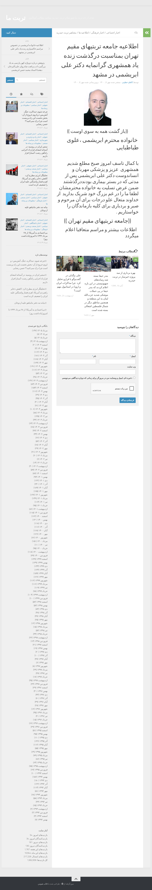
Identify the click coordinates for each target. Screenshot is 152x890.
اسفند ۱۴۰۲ (42, 430)
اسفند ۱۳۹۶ (42, 687)
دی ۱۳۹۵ (43, 737)
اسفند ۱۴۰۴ (42, 344)
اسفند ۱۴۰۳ (42, 387)
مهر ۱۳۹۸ (43, 619)
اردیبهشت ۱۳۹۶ (40, 723)
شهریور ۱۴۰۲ (41, 452)
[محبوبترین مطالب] (21, 94)
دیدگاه (132, 336)
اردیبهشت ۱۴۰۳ (40, 423)
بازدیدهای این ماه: (39, 853)
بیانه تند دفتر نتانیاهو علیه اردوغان (29, 303)
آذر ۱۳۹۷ (44, 655)
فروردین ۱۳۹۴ (41, 812)
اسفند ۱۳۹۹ (42, 559)
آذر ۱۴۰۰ (44, 527)
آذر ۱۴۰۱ (44, 484)
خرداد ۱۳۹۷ (42, 676)
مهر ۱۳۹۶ (43, 705)
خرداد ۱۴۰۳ (42, 419)
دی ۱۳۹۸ (43, 609)
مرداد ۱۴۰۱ (42, 498)
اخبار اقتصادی (31, 102)
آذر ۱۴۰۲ (44, 441)
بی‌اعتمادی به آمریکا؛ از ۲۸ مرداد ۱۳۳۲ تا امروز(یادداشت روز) (34, 235)
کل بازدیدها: (42, 860)
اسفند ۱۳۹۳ (42, 816)
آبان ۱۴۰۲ (43, 444)
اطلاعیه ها (84, 32)
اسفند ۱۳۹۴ (42, 773)
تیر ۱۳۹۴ (44, 801)
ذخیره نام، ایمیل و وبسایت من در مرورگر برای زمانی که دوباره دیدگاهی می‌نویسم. (97, 378)
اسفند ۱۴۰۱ (42, 473)
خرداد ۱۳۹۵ (42, 762)
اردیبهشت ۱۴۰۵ (40, 341)
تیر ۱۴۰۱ (44, 502)
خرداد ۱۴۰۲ (42, 462)
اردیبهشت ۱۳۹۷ (40, 680)
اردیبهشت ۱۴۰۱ (40, 509)
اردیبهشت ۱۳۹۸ (40, 637)
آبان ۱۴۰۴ (43, 359)
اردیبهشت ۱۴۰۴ (40, 380)
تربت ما (16, 18)
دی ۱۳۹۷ (43, 652)
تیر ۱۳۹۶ (44, 716)
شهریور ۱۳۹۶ (41, 709)
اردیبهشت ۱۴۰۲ (40, 466)
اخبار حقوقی (31, 166)
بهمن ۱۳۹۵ (43, 734)
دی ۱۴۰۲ (43, 437)
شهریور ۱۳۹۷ (41, 666)
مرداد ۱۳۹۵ (42, 755)
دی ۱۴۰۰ (43, 523)
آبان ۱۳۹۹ (43, 573)
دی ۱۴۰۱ (43, 480)
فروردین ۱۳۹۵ (41, 769)
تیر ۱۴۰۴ (44, 373)
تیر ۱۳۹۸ (44, 630)
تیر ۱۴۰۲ (44, 459)
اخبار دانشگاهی (35, 223)
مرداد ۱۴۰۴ (42, 369)
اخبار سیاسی (36, 105)
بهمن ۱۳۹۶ (43, 691)
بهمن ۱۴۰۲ (43, 434)
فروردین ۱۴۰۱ (41, 512)
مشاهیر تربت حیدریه (66, 32)
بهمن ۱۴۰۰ (43, 519)
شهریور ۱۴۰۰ (41, 537)
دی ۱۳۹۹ (43, 566)
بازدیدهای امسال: (39, 856)
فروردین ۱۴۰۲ (41, 469)
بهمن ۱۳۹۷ (43, 648)
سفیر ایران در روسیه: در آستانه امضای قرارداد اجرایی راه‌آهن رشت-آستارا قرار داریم (29, 279)
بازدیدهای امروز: (40, 835)
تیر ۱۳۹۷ (44, 673)
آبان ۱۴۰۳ (43, 402)
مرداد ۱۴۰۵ (42, 330)
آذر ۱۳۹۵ (44, 741)
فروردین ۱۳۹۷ (41, 684)
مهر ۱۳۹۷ (43, 662)
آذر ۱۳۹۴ (44, 784)
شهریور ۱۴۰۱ (41, 494)
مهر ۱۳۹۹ (43, 577)
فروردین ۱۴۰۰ (41, 555)
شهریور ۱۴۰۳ (41, 409)
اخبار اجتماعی (113, 32)
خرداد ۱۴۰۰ (42, 548)
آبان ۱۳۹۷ (43, 659)
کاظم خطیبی (127, 82)
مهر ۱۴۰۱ (43, 491)
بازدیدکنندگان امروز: (38, 838)
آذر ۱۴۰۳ (44, 398)
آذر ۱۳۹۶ (44, 698)
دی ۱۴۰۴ (43, 352)
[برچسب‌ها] (42, 94)
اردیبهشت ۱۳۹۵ (40, 766)
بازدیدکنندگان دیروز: (38, 845)
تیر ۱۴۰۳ (44, 416)
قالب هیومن (43, 884)
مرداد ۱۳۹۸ (42, 627)
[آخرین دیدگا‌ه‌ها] (32, 94)
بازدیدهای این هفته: (39, 849)
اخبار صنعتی (24, 198)
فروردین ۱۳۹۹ (41, 598)
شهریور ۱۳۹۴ (41, 794)
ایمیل (133, 356)
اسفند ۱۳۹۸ (42, 602)
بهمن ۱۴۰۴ (43, 348)
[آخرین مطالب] (11, 94)
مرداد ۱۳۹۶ (42, 712)
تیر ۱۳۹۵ (44, 759)
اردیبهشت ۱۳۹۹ (40, 594)
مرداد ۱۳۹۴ (42, 798)
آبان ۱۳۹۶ (43, 701)
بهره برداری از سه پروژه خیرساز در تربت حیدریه (123, 276)
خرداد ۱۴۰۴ (42, 377)
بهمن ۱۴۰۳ (43, 391)
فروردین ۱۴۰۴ (41, 384)
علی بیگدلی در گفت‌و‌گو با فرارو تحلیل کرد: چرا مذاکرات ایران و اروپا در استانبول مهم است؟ (68, 283)
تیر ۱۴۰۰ (44, 544)
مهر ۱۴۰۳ (43, 405)
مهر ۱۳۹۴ (43, 791)
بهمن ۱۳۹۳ (43, 819)
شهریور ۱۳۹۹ (41, 580)
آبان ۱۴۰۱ (43, 487)
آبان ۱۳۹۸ (43, 616)
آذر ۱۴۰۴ (44, 355)
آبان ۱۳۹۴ (43, 787)
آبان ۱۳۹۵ (43, 744)
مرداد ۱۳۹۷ (42, 669)
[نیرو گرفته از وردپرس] (62, 884)
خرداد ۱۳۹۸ (42, 634)
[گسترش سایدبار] (147, 32)
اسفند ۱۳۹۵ (42, 730)
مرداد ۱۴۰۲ (42, 455)
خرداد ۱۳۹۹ (42, 591)
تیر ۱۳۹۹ (44, 587)
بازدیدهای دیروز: (40, 842)
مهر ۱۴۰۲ (43, 448)
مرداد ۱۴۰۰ (42, 541)
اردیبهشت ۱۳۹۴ (40, 809)
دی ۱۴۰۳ (43, 394)
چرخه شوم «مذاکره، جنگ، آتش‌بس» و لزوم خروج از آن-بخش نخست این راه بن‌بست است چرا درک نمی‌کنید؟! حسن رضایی (34, 118)
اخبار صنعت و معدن (33, 169)
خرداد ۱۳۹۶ (42, 719)
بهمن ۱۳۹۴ (43, 776)
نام (94, 356)
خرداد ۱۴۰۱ (42, 505)
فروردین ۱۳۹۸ (41, 641)
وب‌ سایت (131, 366)
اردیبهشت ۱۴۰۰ (40, 552)
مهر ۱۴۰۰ (43, 534)
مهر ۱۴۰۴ (43, 362)
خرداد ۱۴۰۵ (42, 337)
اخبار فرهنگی (97, 32)
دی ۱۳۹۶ (43, 694)
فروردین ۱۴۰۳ (41, 427)
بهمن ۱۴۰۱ (43, 477)
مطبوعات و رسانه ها (33, 143)
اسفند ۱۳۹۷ (42, 644)
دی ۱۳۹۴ (43, 780)
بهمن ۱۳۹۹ (43, 562)
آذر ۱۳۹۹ (44, 569)
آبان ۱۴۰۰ (43, 530)
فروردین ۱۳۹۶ (41, 726)
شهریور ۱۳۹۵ (41, 751)
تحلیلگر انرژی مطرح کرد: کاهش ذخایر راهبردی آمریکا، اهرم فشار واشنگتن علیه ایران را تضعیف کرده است (29, 293)
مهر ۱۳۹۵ (43, 748)
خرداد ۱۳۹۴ (42, 805)
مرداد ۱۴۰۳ (42, 412)
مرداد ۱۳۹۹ (42, 584)
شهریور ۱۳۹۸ (41, 623)
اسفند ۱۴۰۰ (42, 516)
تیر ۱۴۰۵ (44, 334)
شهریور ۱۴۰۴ (41, 366)
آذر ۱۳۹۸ (44, 612)
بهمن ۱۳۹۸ (43, 605)
